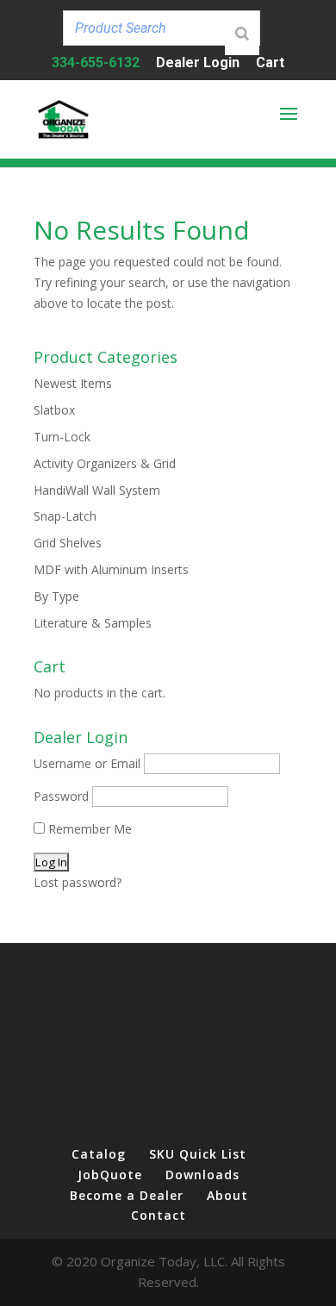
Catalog (99, 1154)
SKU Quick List (197, 1154)
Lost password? (77, 882)
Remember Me (88, 829)
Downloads (202, 1174)
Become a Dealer (127, 1195)
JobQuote (110, 1174)
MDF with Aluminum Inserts (111, 569)
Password (61, 796)
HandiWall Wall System (97, 490)
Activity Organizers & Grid (105, 463)
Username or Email (87, 763)
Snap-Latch (65, 516)
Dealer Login (198, 63)
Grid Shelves (68, 542)
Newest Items (73, 383)
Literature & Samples (93, 623)
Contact (158, 1215)
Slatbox (54, 410)
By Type (56, 596)
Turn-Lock (62, 436)
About (227, 1195)
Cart (270, 63)
